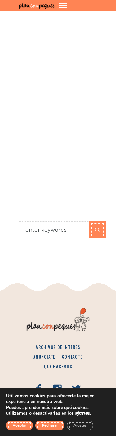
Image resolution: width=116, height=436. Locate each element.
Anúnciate (44, 356)
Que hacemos (58, 366)
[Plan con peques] (37, 5)
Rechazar (50, 425)
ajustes (82, 413)
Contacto (72, 356)
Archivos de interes (58, 347)
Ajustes (80, 425)
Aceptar (19, 425)
